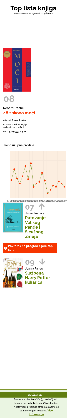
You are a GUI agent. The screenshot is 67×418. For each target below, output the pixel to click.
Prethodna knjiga (42, 206)
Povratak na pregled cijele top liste (30, 248)
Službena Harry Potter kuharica (37, 278)
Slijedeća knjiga (42, 262)
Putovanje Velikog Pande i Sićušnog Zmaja (35, 227)
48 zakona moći (19, 112)
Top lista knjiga (33, 8)
